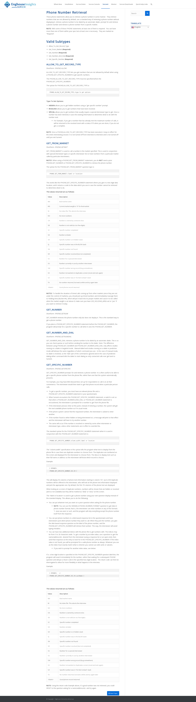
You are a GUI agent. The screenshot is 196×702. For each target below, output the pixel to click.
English (137, 27)
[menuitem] (57, 4)
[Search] (151, 4)
